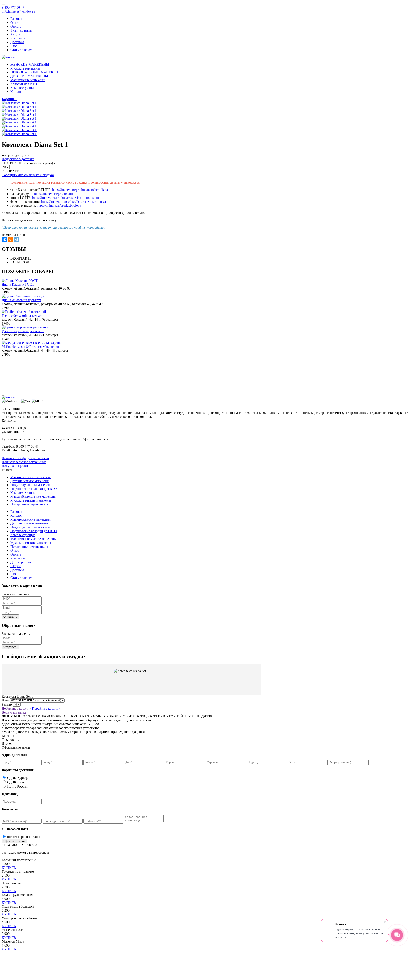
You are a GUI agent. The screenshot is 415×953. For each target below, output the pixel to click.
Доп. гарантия (20, 562)
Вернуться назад (14, 712)
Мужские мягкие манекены (30, 500)
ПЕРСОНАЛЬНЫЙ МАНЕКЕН (34, 72)
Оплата (15, 26)
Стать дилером (21, 50)
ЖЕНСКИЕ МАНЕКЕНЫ (29, 64)
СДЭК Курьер (17, 778)
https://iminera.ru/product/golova (59, 205)
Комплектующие (22, 88)
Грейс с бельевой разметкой (22, 315)
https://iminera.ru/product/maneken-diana (80, 190)
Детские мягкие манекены (29, 481)
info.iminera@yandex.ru (18, 11)
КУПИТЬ (9, 867)
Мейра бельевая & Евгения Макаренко (30, 346)
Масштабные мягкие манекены (33, 496)
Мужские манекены (25, 68)
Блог (13, 46)
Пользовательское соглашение (24, 462)
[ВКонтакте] (4, 239)
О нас (14, 22)
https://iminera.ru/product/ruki (54, 194)
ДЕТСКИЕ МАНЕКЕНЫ (29, 76)
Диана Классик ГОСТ (18, 284)
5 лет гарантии (21, 30)
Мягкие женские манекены (30, 477)
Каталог (16, 91)
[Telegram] (16, 239)
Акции (15, 34)
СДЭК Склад (16, 782)
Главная (16, 19)
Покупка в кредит (15, 466)
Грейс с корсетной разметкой (23, 331)
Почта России (17, 786)
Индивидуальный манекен (30, 485)
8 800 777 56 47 (13, 7)
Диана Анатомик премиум (21, 300)
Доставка (17, 42)
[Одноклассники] (10, 239)
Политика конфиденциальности (25, 458)
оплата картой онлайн (23, 837)
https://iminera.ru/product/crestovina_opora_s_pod (66, 197)
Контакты (17, 38)
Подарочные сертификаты (29, 504)
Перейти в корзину (46, 708)
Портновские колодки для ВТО (33, 489)
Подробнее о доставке (18, 159)
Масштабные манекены (27, 80)
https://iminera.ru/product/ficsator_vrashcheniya (73, 201)
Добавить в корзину (16, 708)
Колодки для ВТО (23, 84)
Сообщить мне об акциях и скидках (28, 175)
